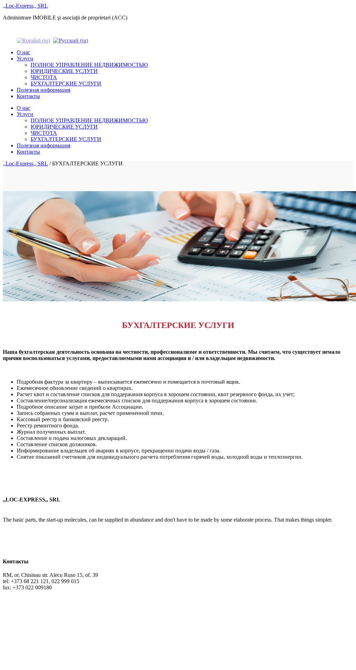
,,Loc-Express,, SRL (25, 6)
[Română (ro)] (33, 40)
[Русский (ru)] (70, 40)
